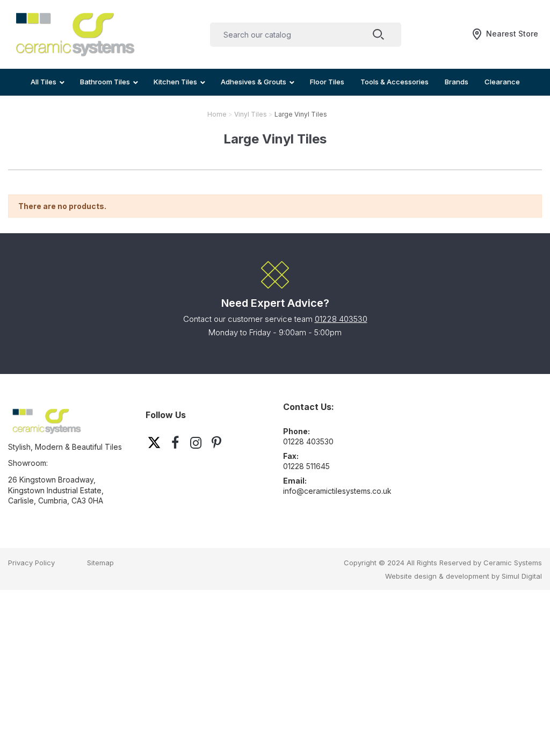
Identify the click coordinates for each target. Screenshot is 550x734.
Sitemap (100, 562)
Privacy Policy (31, 562)
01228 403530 (341, 319)
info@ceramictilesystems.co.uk (337, 490)
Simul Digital (522, 576)
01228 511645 (306, 466)
